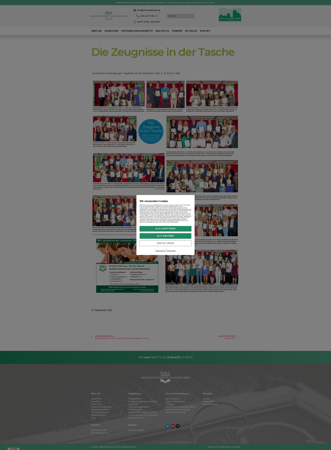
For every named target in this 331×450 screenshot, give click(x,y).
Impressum (171, 251)
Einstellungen (165, 243)
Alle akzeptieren (165, 228)
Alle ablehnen (165, 236)
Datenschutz (160, 251)
